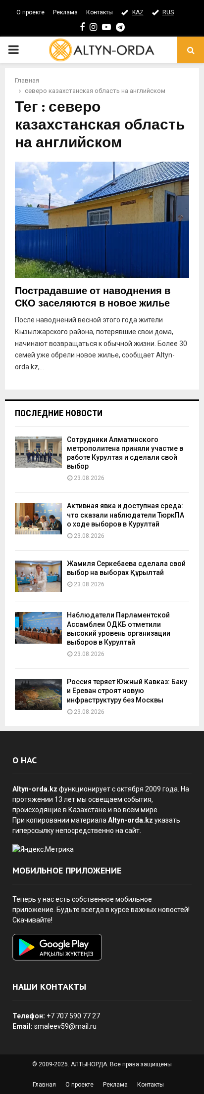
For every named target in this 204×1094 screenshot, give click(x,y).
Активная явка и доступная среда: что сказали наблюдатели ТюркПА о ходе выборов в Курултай (125, 514)
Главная (44, 1084)
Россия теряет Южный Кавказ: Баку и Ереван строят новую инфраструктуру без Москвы (127, 690)
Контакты (99, 12)
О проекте (30, 12)
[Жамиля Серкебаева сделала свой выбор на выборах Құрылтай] (38, 576)
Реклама (65, 12)
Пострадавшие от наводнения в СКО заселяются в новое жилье (92, 297)
